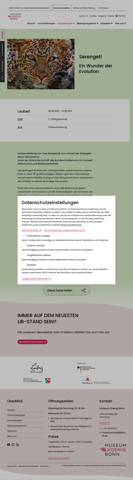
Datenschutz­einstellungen (50, 203)
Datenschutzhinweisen (71, 225)
